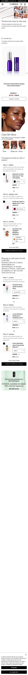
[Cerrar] (26, 654)
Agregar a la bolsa (14, 99)
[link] (14, 61)
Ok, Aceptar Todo (14, 672)
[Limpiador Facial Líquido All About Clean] (4, 285)
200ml (15, 350)
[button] (25, 4)
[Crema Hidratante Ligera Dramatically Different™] (4, 343)
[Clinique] (14, 4)
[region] (14, 664)
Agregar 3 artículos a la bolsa (14, 364)
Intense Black (17, 182)
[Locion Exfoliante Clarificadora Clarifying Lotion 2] (4, 314)
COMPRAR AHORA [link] (22, 1)
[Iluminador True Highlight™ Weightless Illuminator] (4, 229)
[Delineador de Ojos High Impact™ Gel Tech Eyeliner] (4, 174)
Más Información (14, 389)
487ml (15, 321)
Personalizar (14, 667)
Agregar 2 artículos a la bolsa (14, 250)
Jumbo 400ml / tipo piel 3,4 (17, 292)
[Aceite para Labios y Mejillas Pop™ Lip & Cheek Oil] (4, 202)
